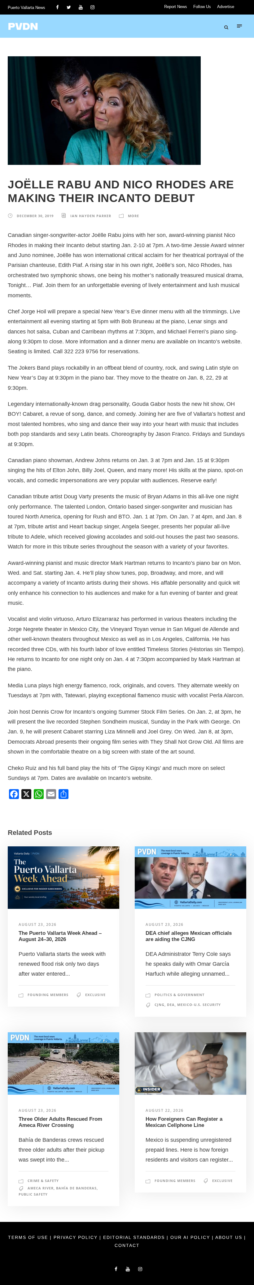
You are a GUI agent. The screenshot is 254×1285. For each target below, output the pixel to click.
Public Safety (33, 1194)
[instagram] (92, 7)
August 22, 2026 (165, 1110)
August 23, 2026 (38, 924)
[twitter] (69, 7)
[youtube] (81, 7)
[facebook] (57, 7)
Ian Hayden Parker (90, 215)
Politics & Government (179, 994)
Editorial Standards (135, 1237)
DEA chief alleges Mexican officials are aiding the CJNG (189, 936)
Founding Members (48, 994)
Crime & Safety (43, 1180)
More (133, 215)
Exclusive (95, 994)
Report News (175, 6)
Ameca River (41, 1188)
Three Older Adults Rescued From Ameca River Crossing (60, 1122)
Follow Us (202, 6)
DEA (171, 1004)
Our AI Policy (190, 1237)
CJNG (159, 1004)
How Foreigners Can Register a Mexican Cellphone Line (184, 1122)
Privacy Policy (76, 1237)
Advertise (225, 6)
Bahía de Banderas (76, 1188)
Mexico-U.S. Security (199, 1004)
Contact (127, 1245)
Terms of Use (29, 1237)
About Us (229, 1237)
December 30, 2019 (35, 215)
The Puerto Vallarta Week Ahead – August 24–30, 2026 (60, 936)
